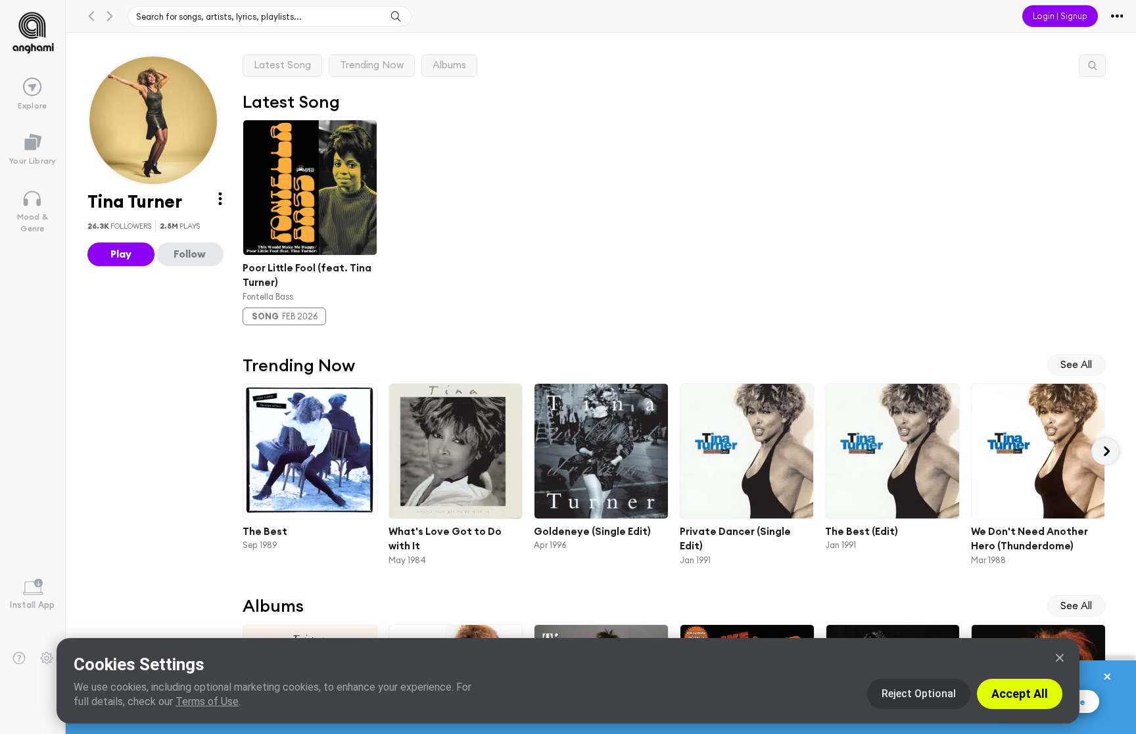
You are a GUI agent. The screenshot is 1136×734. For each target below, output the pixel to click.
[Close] (1060, 658)
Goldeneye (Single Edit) (592, 531)
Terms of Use (207, 701)
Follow (190, 253)
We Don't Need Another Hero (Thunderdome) (1028, 539)
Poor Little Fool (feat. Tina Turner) (307, 274)
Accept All (1019, 693)
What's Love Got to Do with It (444, 539)
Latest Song (282, 64)
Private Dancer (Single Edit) (734, 539)
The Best (265, 531)
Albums (449, 64)
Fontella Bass (268, 295)
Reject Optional (919, 693)
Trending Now (372, 64)
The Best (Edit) (861, 531)
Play (120, 253)
